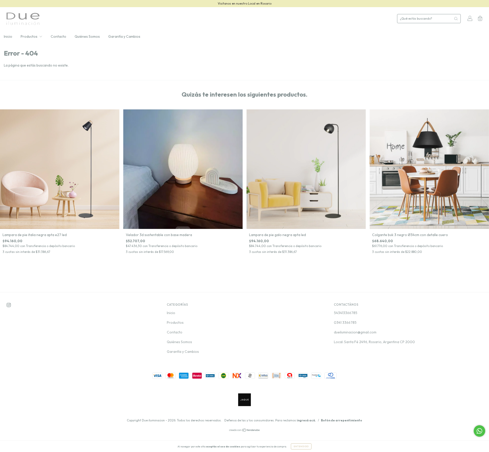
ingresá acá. (306, 420)
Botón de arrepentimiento (341, 420)
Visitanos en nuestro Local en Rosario (244, 3)
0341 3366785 (345, 322)
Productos (29, 36)
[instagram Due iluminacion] (9, 305)
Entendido (301, 446)
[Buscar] (456, 18)
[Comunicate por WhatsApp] (479, 431)
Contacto (58, 36)
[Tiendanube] (245, 430)
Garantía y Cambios (124, 36)
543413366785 (345, 313)
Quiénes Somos (87, 36)
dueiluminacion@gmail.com (355, 332)
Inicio (8, 36)
